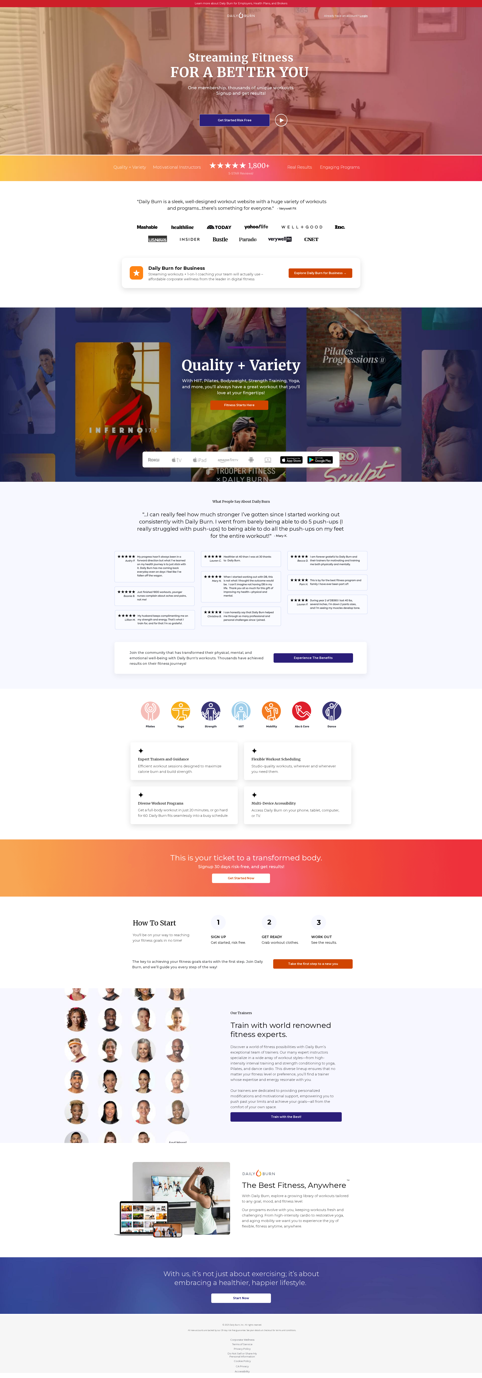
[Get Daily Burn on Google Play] (320, 457)
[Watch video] (281, 120)
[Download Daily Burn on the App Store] (291, 457)
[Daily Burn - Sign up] (259, 1170)
